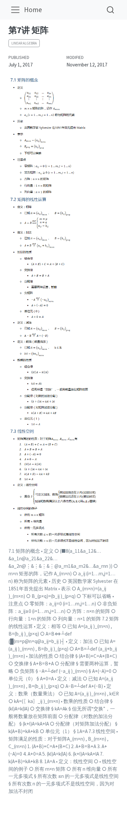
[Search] (110, 9)
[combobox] (110, 9)
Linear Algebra (24, 43)
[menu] (15, 9)
